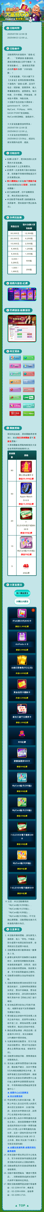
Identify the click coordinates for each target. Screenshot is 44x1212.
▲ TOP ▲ (22, 1205)
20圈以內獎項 (22, 601)
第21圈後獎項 (22, 593)
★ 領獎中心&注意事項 (17, 1093)
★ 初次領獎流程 (15, 1096)
